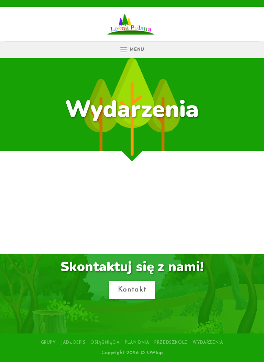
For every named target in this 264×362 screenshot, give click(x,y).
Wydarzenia (207, 343)
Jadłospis (73, 343)
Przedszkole (171, 343)
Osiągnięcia (105, 343)
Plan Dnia (137, 343)
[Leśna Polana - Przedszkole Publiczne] (132, 24)
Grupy (48, 343)
